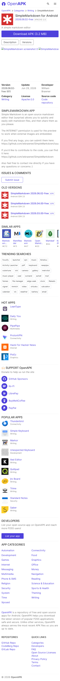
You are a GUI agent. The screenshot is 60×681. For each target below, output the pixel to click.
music (33, 260)
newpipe (44, 265)
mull (47, 276)
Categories (19, 10)
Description (10, 42)
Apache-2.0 (27, 99)
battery (35, 292)
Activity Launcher (10, 265)
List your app (12, 535)
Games (5, 559)
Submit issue (12, 179)
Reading (35, 578)
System (5, 592)
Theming (36, 592)
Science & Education (42, 583)
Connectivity (38, 550)
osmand (28, 276)
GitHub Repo (8, 642)
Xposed (5, 602)
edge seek (31, 281)
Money (35, 569)
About (34, 655)
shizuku (34, 286)
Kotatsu (43, 260)
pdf (23, 265)
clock (42, 281)
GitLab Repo (8, 649)
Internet (5, 564)
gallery (35, 270)
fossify (5, 260)
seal (19, 276)
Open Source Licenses (43, 652)
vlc (15, 292)
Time (4, 597)
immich (15, 286)
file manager (17, 281)
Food (34, 555)
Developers (37, 645)
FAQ (33, 649)
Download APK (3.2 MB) (30, 34)
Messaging (7, 569)
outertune (6, 270)
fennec (5, 281)
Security (5, 588)
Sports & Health (40, 588)
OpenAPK (6, 10)
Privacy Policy (39, 659)
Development (8, 555)
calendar (6, 292)
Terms (34, 662)
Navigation (37, 573)
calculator (45, 286)
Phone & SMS (8, 578)
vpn (25, 260)
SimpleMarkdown (27, 15)
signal (5, 286)
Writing (30, 10)
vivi (16, 270)
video (24, 286)
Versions (26, 42)
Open (16, 3)
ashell (38, 276)
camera (25, 270)
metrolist (46, 270)
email (44, 292)
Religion (5, 583)
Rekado (52, 281)
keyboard (33, 265)
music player (8, 276)
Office (34, 564)
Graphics (36, 559)
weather (24, 292)
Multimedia (7, 573)
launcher (16, 260)
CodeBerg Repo (10, 645)
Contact (35, 665)
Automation (7, 550)
